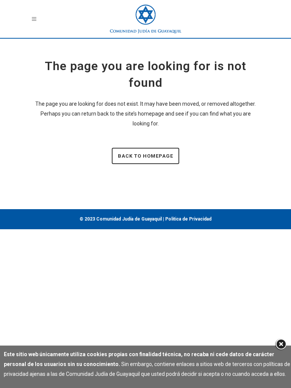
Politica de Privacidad (188, 219)
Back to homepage (145, 156)
